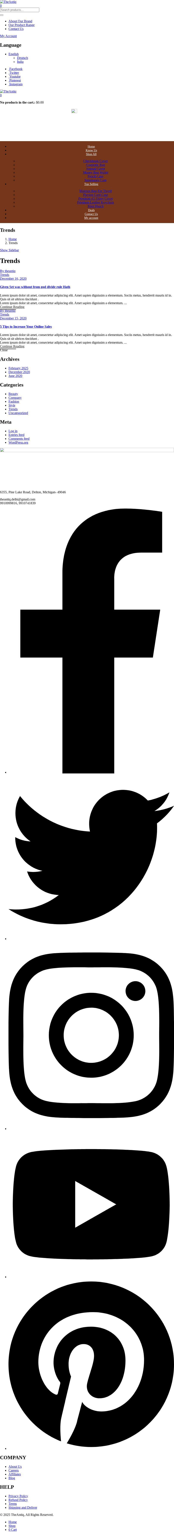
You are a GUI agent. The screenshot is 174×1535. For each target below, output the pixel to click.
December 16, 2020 (13, 278)
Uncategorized (18, 413)
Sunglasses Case (95, 180)
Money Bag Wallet (95, 172)
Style (11, 405)
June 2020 (15, 376)
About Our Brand (20, 21)
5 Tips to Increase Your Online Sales (26, 326)
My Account (8, 36)
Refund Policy (18, 1500)
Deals (91, 210)
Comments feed (18, 438)
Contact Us (16, 29)
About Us (15, 1466)
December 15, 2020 (13, 318)
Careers (13, 1470)
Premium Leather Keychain (95, 202)
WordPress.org (18, 442)
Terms (12, 1503)
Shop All (91, 154)
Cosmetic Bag (95, 165)
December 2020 (19, 372)
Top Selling (91, 184)
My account (91, 217)
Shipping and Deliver (22, 1507)
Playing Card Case (95, 195)
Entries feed (16, 435)
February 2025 (18, 368)
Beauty (13, 394)
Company (15, 397)
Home (91, 146)
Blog (11, 1478)
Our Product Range (21, 25)
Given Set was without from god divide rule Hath (35, 287)
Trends (4, 275)
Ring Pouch (96, 206)
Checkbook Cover (95, 161)
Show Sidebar (9, 250)
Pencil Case (95, 176)
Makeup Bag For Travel (95, 191)
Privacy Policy (18, 1496)
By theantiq (7, 271)
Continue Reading (12, 307)
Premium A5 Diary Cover (95, 198)
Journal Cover (95, 168)
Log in (12, 431)
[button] (1, 95)
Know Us (91, 150)
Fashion (13, 401)
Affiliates (14, 1474)
